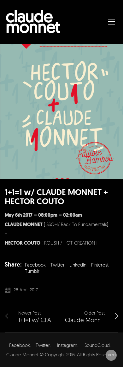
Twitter (57, 265)
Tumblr (32, 271)
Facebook (35, 265)
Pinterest (99, 265)
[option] (61, 111)
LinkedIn (77, 265)
